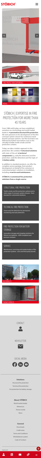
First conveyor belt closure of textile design (20, 59)
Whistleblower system (20, 437)
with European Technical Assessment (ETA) (20, 61)
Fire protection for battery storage (20, 389)
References (20, 407)
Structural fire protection (20, 383)
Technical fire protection (20, 386)
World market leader (20, 403)
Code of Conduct (20, 440)
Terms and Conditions (20, 433)
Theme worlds (20, 410)
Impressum (5, 450)
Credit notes (20, 430)
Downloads (20, 427)
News (20, 413)
